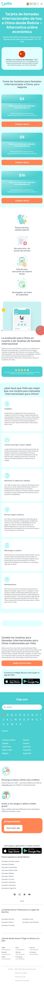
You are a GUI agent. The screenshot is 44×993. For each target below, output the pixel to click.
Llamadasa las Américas (31, 922)
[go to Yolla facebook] (15, 894)
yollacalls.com (7, 785)
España (5, 743)
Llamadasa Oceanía (8, 925)
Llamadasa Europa (8, 919)
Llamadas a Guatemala (9, 867)
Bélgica (5, 753)
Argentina (27, 753)
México (26, 740)
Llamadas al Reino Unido (9, 870)
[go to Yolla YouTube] (29, 894)
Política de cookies (21, 973)
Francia (26, 743)
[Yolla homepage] (7, 4)
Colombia (27, 750)
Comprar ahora (22, 124)
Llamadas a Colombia (8, 885)
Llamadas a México (8, 876)
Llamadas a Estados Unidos (10, 861)
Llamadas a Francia (8, 879)
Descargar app (13, 828)
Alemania (27, 747)
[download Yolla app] (13, 681)
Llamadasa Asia (28, 919)
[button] (32, 4)
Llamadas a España (8, 864)
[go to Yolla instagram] (19, 894)
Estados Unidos (8, 740)
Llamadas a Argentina (9, 888)
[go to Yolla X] (24, 894)
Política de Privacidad (22, 980)
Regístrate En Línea (22, 663)
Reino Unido (7, 750)
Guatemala (6, 747)
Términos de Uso (20, 977)
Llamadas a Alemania (8, 882)
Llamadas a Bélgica (8, 873)
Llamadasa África (7, 922)
